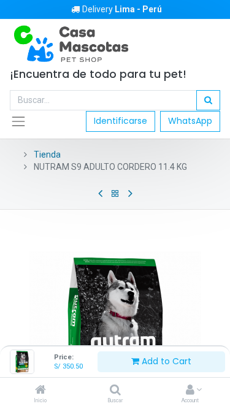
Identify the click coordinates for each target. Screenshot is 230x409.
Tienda (47, 154)
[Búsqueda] (208, 100)
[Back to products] (115, 194)
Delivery (122, 9)
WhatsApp (190, 121)
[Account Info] (190, 391)
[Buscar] (115, 391)
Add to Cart (165, 361)
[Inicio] (40, 391)
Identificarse (120, 121)
